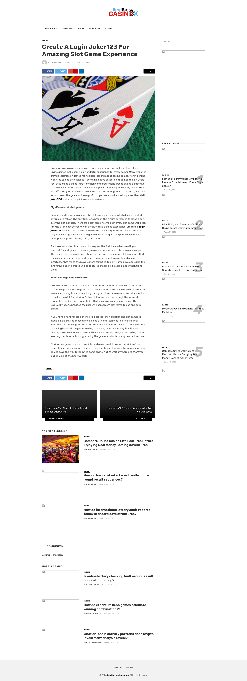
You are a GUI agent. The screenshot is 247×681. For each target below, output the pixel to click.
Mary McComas (93, 614)
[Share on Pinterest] (75, 71)
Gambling (67, 28)
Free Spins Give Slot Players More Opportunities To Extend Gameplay (182, 268)
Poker (80, 28)
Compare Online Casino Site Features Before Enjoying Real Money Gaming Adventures (118, 443)
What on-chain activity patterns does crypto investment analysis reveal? (119, 636)
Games (165, 305)
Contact (119, 667)
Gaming (165, 175)
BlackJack (51, 28)
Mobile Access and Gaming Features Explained (183, 310)
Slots (165, 221)
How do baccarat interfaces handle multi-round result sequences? (116, 477)
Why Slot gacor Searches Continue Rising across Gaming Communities (182, 226)
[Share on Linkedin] (81, 71)
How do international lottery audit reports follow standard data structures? (117, 512)
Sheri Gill (91, 484)
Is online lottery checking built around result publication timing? (119, 578)
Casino (109, 28)
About (129, 667)
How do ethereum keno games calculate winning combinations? (115, 607)
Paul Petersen (93, 643)
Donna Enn (56, 62)
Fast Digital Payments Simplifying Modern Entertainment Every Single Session (183, 182)
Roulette (94, 28)
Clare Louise (92, 585)
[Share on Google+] (70, 71)
